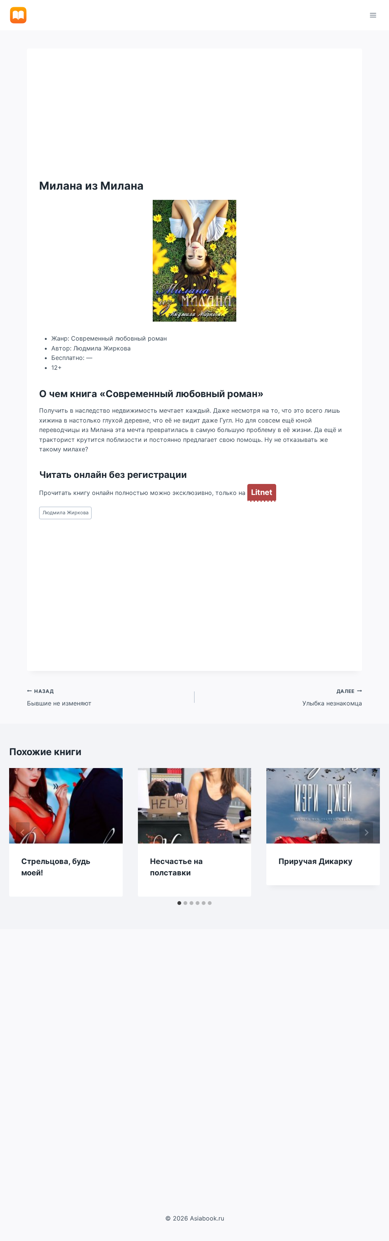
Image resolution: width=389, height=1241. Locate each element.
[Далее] (366, 832)
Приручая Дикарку (315, 861)
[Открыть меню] (373, 15)
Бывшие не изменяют (59, 697)
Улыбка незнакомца (332, 697)
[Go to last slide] (23, 832)
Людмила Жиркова (66, 512)
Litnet (261, 492)
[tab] (179, 903)
